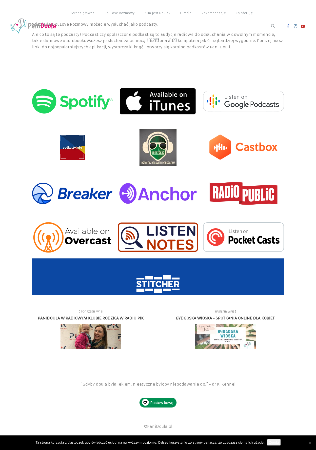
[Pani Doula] (34, 26)
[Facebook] (288, 26)
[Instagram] (295, 26)
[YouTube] (303, 26)
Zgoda (274, 442)
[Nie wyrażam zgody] (309, 442)
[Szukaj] (272, 26)
